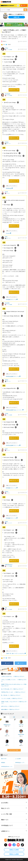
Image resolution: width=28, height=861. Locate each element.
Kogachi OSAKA (21, 734)
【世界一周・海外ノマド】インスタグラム (15, 653)
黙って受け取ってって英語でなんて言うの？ (11, 695)
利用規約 (3, 762)
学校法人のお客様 (14, 854)
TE (21, 744)
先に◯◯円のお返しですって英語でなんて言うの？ (12, 689)
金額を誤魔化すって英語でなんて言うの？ (10, 709)
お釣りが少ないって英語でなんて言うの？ (10, 706)
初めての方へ (4, 758)
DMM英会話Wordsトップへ (6, 766)
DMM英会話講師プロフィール (12, 376)
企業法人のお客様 (14, 849)
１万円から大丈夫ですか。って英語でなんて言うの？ (12, 676)
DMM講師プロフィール (11, 299)
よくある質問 (18, 758)
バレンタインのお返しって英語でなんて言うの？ (11, 698)
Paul (7, 734)
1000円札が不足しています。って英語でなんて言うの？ (13, 692)
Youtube (8, 233)
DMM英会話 (8, 188)
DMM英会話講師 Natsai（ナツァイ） (14, 410)
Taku (7, 744)
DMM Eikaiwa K (7, 724)
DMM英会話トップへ (19, 762)
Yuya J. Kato (21, 724)
